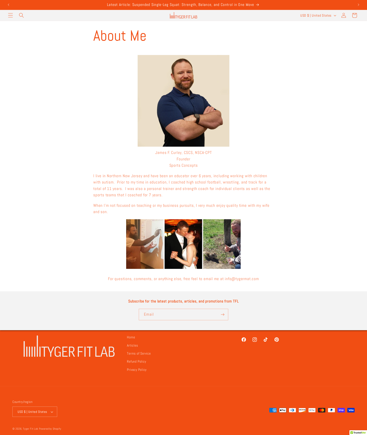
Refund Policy (136, 361)
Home (131, 337)
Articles (132, 345)
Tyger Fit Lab (30, 428)
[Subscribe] (222, 314)
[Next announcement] (358, 5)
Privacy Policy (137, 369)
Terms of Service (139, 353)
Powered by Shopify (50, 428)
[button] (10, 15)
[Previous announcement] (8, 5)
